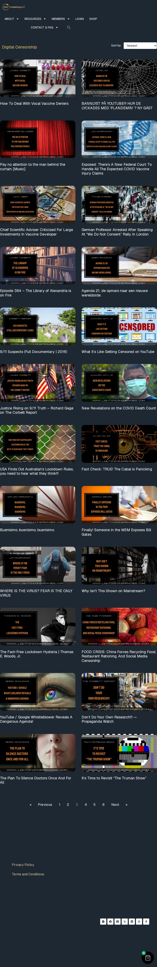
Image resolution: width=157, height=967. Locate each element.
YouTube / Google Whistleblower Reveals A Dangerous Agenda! (36, 719)
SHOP (93, 19)
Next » (119, 804)
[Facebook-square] (117, 922)
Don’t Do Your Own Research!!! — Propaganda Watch (109, 719)
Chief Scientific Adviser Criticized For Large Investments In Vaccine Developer (36, 232)
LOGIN (79, 19)
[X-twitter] (125, 922)
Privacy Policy (23, 865)
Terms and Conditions (28, 874)
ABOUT (9, 19)
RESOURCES (33, 19)
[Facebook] (110, 922)
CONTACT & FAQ (42, 27)
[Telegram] (103, 922)
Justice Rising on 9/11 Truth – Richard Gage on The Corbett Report (36, 410)
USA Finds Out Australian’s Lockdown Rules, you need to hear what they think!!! (36, 471)
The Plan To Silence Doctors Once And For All (35, 780)
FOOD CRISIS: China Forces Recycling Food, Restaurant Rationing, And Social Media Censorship (119, 656)
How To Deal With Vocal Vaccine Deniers (34, 103)
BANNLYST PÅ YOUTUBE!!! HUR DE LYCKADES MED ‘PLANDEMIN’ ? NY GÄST (117, 105)
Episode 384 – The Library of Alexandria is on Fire (35, 293)
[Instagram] (139, 922)
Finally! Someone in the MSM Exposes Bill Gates (116, 532)
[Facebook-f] (146, 922)
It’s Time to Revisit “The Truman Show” (114, 778)
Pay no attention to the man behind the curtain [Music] (32, 166)
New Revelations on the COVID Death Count (119, 408)
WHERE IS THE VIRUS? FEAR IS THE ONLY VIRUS (36, 593)
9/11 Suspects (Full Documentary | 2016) (33, 351)
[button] (69, 27)
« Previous (41, 804)
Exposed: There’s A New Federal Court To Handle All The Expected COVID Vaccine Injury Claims (117, 169)
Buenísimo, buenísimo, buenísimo (27, 529)
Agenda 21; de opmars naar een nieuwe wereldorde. (115, 293)
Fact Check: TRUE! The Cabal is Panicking (117, 469)
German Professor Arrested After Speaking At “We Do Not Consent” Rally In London (117, 232)
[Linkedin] (132, 922)
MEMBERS (58, 19)
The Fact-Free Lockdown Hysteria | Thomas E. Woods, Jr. (36, 654)
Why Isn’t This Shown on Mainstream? (113, 590)
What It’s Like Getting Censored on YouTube (118, 351)
